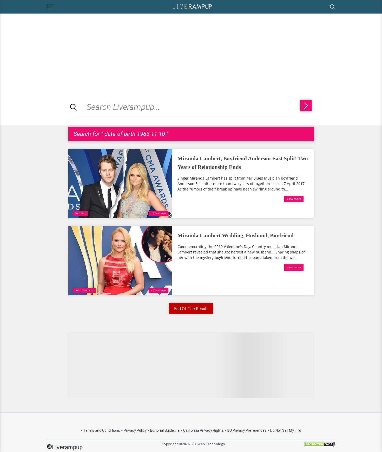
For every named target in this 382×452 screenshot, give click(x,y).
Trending (80, 213)
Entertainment (84, 290)
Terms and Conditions (101, 430)
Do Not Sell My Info (285, 430)
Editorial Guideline (165, 430)
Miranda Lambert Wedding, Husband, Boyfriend (235, 235)
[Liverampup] (192, 6)
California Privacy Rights (203, 430)
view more (294, 199)
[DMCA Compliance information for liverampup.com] (319, 446)
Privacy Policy (135, 430)
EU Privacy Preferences (247, 430)
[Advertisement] (43, 50)
